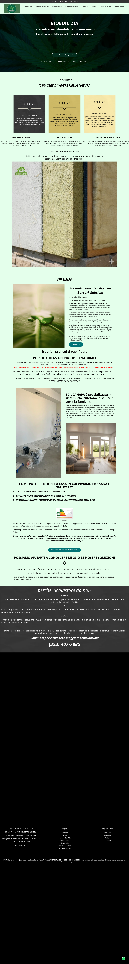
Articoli (84, 6)
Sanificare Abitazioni (42, 6)
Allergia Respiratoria (71, 6)
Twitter (107, 838)
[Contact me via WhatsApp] (123, 958)
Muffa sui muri (57, 6)
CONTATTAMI (76, 344)
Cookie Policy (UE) (105, 6)
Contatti (94, 6)
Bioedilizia (28, 6)
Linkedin (108, 840)
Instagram (107, 835)
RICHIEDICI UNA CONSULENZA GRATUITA (64, 550)
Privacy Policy (119, 6)
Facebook (107, 833)
